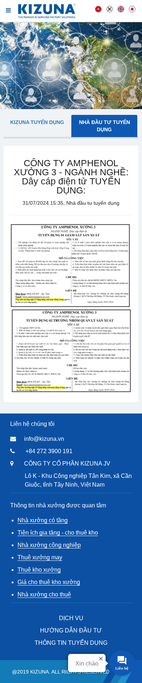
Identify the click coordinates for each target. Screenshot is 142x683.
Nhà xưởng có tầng (42, 520)
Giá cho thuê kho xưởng (48, 582)
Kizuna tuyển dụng (37, 122)
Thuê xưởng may (39, 557)
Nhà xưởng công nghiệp (49, 545)
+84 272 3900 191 (48, 451)
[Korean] (109, 9)
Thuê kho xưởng (39, 570)
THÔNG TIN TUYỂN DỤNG (71, 643)
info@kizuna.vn (44, 439)
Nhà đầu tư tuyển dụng (104, 125)
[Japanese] (132, 9)
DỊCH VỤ (71, 618)
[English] (121, 9)
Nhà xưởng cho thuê (44, 594)
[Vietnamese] (98, 9)
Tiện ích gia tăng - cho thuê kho (57, 533)
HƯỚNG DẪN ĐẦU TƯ (71, 630)
